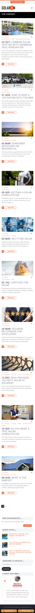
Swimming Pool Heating (23, 39)
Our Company (6, 39)
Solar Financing (27, 374)
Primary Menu (31, 8)
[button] (3, 64)
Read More (11, 64)
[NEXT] (9, 506)
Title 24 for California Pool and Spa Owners (20, 543)
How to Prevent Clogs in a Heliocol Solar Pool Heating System (20, 552)
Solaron (6, 37)
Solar (12, 39)
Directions (27, 610)
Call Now (10, 610)
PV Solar (13, 140)
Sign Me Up (27, 525)
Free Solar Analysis (18, 2)
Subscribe (6, 569)
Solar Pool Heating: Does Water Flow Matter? (19, 534)
